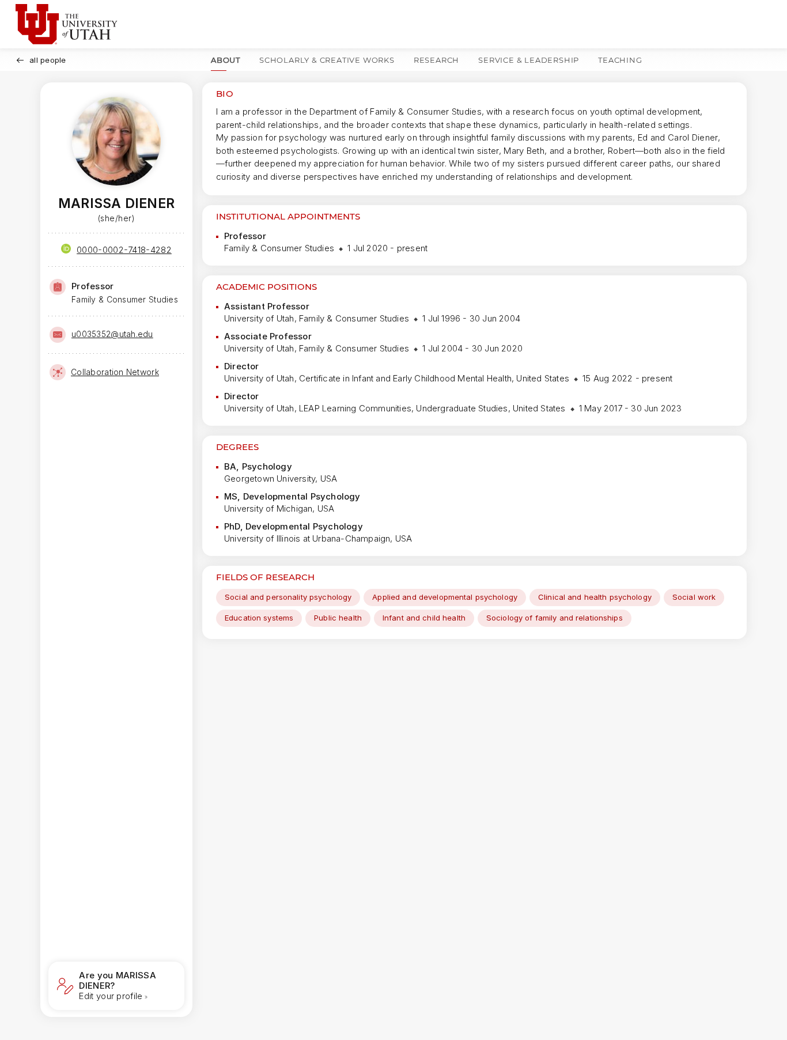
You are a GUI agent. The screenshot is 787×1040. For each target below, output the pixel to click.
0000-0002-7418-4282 (124, 249)
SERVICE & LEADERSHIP (528, 60)
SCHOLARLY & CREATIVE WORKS (327, 60)
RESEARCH (436, 60)
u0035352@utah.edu (112, 334)
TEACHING (620, 60)
